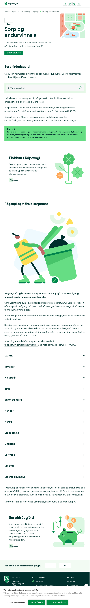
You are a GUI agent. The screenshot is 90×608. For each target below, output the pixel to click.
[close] (86, 586)
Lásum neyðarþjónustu (45, 501)
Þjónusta (15, 11)
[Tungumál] (74, 4)
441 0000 (40, 581)
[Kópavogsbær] (11, 4)
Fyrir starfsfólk (72, 585)
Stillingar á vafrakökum (15, 602)
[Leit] (65, 4)
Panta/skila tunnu (13, 53)
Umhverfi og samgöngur (30, 11)
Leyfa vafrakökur (57, 602)
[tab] (44, 355)
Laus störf (71, 581)
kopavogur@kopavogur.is (46, 585)
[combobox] (45, 88)
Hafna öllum (37, 602)
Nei (65, 566)
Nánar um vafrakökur (58, 596)
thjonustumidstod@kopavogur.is (21, 344)
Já (50, 566)
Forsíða (7, 11)
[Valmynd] (84, 4)
